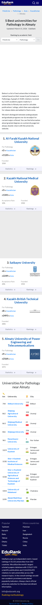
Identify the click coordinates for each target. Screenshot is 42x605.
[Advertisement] (21, 69)
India (25, 545)
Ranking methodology (13, 595)
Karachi (5, 530)
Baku (4, 534)
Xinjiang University (16, 432)
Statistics (9, 169)
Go (38, 39)
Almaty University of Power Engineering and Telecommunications (21, 342)
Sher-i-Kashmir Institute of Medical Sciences (15, 461)
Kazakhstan (35, 11)
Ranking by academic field (21, 35)
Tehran (4, 538)
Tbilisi (4, 545)
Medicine (6, 11)
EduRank (32, 28)
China (25, 541)
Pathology (17, 11)
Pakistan (26, 527)
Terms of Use (14, 603)
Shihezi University (15, 404)
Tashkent (5, 527)
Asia (25, 11)
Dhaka (4, 541)
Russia (25, 538)
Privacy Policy (27, 603)
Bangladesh (27, 534)
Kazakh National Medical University (21, 180)
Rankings (30, 169)
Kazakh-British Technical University (21, 300)
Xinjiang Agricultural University (13, 413)
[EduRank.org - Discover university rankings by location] (7, 3)
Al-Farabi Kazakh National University (21, 140)
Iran (24, 530)
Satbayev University (21, 262)
